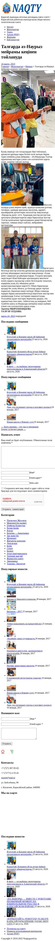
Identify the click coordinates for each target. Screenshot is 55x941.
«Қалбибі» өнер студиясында (21, 638)
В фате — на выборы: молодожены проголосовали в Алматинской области (26, 367)
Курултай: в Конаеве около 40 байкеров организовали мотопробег (26, 338)
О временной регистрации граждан (24, 678)
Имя (32, 472)
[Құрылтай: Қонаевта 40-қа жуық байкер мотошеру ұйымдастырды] (11, 349)
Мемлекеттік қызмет (17, 523)
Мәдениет (11, 538)
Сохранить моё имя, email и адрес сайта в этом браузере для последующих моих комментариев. (25, 489)
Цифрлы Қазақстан (16, 525)
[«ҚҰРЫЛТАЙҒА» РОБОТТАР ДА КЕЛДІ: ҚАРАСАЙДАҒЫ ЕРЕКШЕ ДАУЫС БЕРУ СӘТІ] (11, 916)
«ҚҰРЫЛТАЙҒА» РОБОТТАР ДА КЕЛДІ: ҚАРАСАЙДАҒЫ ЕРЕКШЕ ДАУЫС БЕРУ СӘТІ (28, 921)
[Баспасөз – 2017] (11, 609)
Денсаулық (12, 543)
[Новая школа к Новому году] (11, 419)
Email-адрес (35, 478)
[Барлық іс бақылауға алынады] (11, 596)
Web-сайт (33, 483)
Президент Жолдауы (16, 520)
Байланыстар (13, 39)
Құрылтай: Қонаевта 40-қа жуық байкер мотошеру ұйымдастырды (26, 352)
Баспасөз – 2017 (15, 611)
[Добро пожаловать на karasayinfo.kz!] (11, 621)
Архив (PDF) (13, 34)
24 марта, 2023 (8, 64)
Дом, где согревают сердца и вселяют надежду (29, 407)
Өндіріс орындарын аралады (21, 665)
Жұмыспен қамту (15, 558)
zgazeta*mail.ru (8, 778)
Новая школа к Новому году (20, 422)
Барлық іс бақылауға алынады (21, 599)
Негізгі (10, 27)
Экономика (12, 561)
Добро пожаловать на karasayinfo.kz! (24, 624)
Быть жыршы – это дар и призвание (19, 427)
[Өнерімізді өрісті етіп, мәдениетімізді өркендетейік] (11, 648)
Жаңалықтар (13, 29)
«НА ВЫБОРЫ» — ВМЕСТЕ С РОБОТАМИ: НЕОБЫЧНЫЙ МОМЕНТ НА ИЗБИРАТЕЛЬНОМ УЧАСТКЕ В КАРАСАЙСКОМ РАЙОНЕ (29, 903)
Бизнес (10, 551)
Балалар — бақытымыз (18, 533)
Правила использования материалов (24, 931)
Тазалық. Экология (16, 563)
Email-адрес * (36, 724)
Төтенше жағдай (15, 556)
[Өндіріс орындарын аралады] (11, 663)
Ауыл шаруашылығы (17, 553)
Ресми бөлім (13, 528)
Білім (9, 546)
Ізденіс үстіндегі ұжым (13, 429)
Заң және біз (13, 536)
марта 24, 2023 (8, 316)
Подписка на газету (16, 928)
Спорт (10, 548)
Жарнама (11, 37)
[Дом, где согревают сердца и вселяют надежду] (11, 404)
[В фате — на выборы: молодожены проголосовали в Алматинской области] (11, 364)
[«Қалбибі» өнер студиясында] (11, 636)
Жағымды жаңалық (16, 541)
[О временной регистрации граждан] (11, 675)
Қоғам (10, 530)
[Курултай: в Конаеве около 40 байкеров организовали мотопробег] (11, 334)
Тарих (10, 32)
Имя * (33, 719)
